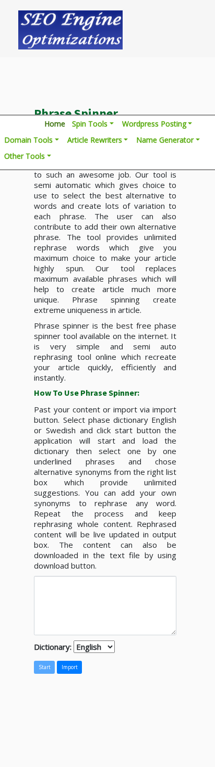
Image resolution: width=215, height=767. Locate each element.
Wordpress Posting (154, 124)
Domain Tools (28, 140)
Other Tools (24, 156)
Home (54, 124)
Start (45, 667)
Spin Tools (90, 124)
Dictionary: (54, 647)
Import (70, 667)
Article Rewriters (94, 140)
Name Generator (165, 140)
